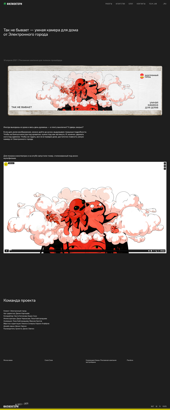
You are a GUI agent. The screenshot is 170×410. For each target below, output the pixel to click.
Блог (131, 4)
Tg (160, 406)
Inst (152, 406)
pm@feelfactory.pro (27, 392)
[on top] (85, 4)
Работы (109, 4)
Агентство (120, 4)
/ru (164, 4)
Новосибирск (104, 392)
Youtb (164, 406)
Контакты (141, 4)
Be (156, 406)
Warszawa (140, 392)
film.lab (153, 4)
